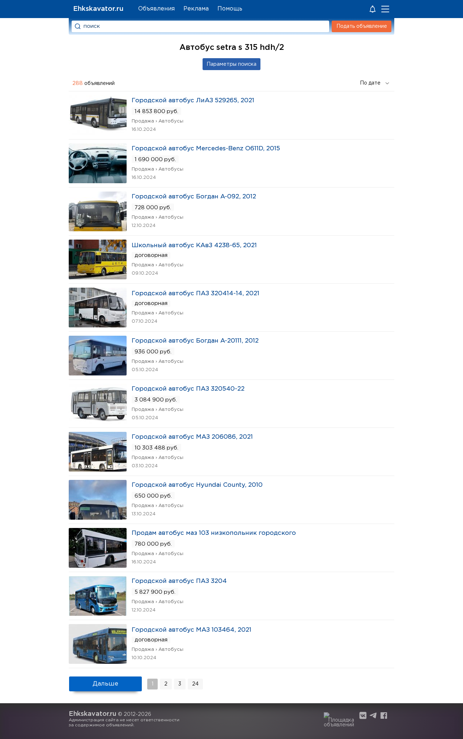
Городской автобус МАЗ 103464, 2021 (191, 630)
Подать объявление (361, 26)
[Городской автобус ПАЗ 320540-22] (98, 421)
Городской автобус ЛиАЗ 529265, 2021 (193, 100)
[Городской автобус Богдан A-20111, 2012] (98, 373)
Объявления (156, 9)
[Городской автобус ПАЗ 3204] (98, 613)
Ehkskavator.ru (98, 9)
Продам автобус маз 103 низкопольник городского (214, 533)
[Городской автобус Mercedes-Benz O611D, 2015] (98, 181)
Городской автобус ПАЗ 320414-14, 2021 (195, 293)
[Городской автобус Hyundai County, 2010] (98, 517)
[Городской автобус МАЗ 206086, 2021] (98, 469)
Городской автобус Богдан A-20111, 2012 (195, 341)
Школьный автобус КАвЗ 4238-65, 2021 (194, 245)
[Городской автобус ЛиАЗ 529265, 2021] (98, 133)
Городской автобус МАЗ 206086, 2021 (192, 437)
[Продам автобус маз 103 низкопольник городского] (98, 565)
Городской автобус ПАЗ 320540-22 (188, 389)
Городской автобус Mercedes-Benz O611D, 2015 (206, 148)
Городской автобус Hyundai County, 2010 (197, 485)
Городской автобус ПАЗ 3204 (179, 581)
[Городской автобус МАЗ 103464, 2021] (98, 661)
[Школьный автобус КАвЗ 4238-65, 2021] (98, 277)
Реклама (196, 9)
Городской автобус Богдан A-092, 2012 (194, 196)
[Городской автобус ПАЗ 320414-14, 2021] (98, 325)
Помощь (229, 9)
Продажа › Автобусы (157, 121)
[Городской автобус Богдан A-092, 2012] (98, 229)
